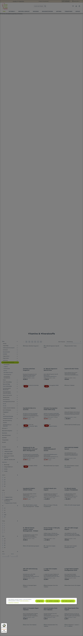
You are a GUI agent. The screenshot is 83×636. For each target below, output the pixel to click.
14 (4, 477)
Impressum (16, 602)
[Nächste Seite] (38, 342)
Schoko (5, 469)
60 (4, 547)
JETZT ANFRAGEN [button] (65, 1)
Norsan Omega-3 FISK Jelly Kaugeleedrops (52, 528)
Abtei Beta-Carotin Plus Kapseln (72, 608)
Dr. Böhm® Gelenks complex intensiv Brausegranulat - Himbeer (30, 529)
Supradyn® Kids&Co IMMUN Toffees (29, 489)
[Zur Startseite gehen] (5, 6)
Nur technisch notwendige (53, 601)
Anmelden (15, 1)
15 (4, 510)
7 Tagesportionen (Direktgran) (8, 500)
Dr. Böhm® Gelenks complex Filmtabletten (71, 489)
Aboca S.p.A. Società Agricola (9, 456)
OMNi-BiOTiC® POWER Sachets (71, 448)
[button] (17, 341)
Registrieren (21, 1)
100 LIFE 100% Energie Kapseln (71, 528)
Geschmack (4, 462)
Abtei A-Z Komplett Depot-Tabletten (31, 608)
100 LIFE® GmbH (8, 453)
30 (4, 481)
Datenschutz (10, 602)
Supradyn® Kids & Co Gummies (29, 408)
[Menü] (6, 624)
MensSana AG (7, 449)
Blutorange (6, 464)
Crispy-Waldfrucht (8, 466)
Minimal (5, 555)
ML (2, 505)
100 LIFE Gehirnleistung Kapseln (30, 569)
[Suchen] (45, 6)
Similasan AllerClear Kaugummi (29, 369)
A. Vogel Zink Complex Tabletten (50, 569)
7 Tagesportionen (8, 497)
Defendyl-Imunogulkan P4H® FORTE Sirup (50, 408)
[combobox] (39, 6)
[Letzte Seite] (41, 342)
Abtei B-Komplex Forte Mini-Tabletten (50, 608)
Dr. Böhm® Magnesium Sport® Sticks (50, 369)
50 (4, 486)
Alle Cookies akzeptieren (68, 601)
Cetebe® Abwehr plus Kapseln (50, 489)
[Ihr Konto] (76, 6)
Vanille (5, 471)
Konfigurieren (40, 601)
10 (4, 508)
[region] (41, 172)
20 (4, 479)
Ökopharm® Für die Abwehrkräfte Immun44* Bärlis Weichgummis (30, 449)
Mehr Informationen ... (24, 600)
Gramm (3, 475)
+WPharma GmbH (8, 451)
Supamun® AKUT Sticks (72, 368)
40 (4, 484)
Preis (3, 551)
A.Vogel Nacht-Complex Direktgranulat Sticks (72, 569)
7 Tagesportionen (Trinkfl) (10, 503)
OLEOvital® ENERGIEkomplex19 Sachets (50, 449)
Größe (3, 490)
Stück (3, 536)
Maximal (14, 555)
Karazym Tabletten (70, 408)
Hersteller (4, 446)
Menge (3, 520)
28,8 (5, 514)
